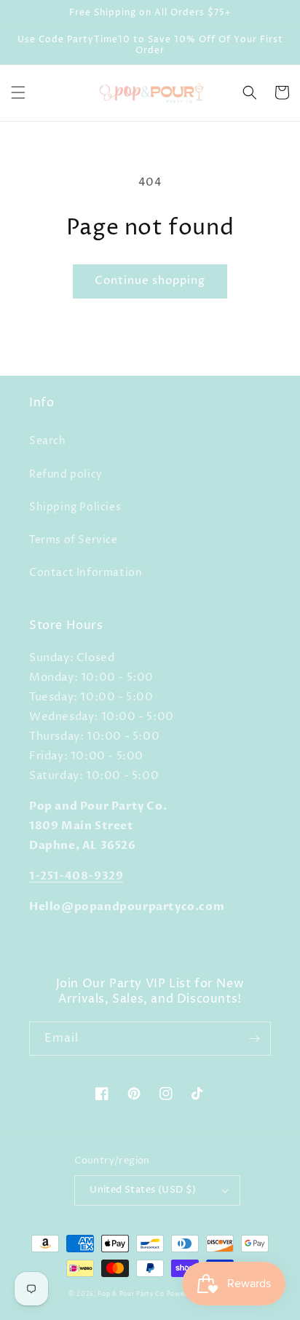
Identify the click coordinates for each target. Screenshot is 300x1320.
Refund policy (66, 474)
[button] (18, 92)
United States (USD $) (143, 1189)
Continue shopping (150, 280)
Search (47, 441)
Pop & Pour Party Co (131, 1294)
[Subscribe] (254, 1038)
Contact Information (85, 573)
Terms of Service (73, 540)
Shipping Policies (75, 507)
